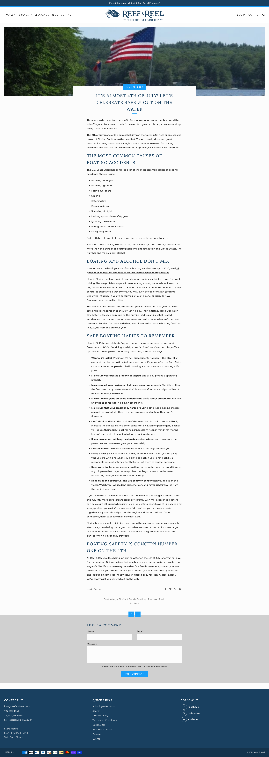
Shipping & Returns (103, 706)
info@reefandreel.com (17, 706)
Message (92, 644)
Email (140, 631)
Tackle (8, 15)
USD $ (8, 752)
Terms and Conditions (104, 720)
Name (90, 631)
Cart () (253, 15)
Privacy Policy (100, 715)
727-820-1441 (11, 711)
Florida (123, 599)
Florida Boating (137, 599)
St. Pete (134, 603)
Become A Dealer (102, 729)
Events (96, 738)
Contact (67, 15)
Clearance (41, 15)
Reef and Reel (156, 599)
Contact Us (98, 725)
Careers (96, 734)
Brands (24, 15)
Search (96, 711)
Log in (241, 15)
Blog (55, 15)
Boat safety (110, 599)
